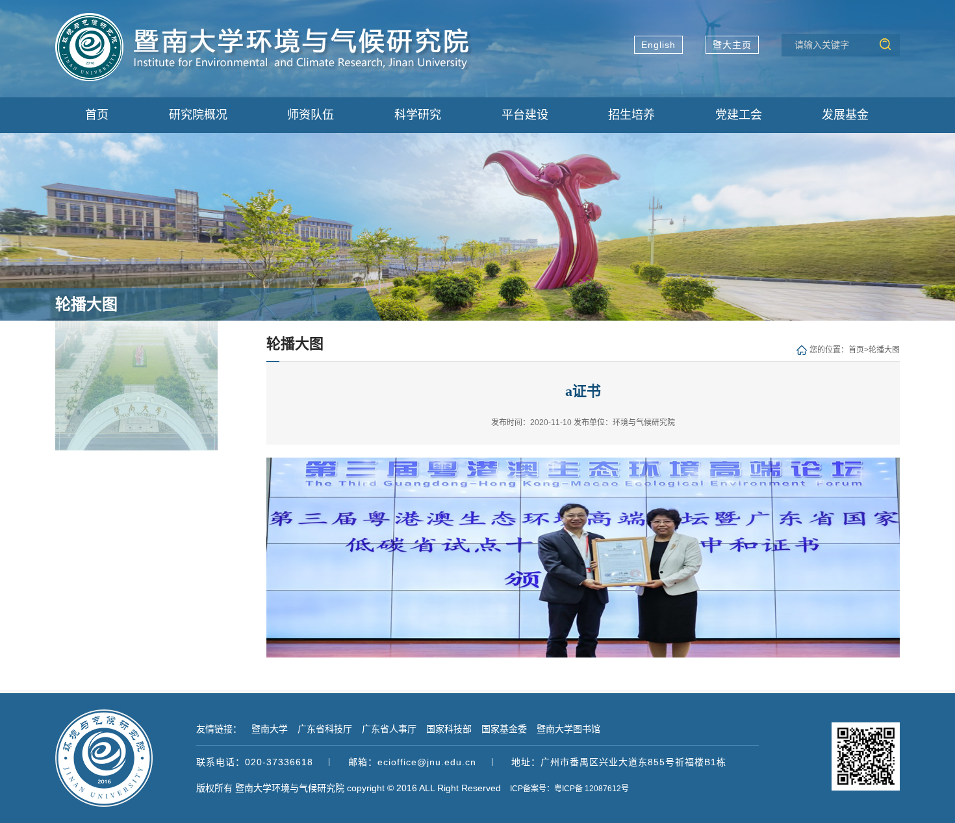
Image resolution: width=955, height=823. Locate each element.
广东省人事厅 (389, 729)
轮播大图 (884, 349)
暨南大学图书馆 (568, 729)
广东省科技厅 (325, 729)
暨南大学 (269, 729)
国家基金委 (504, 729)
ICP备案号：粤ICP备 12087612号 (569, 788)
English (658, 45)
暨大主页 (732, 45)
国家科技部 (449, 729)
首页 (856, 349)
